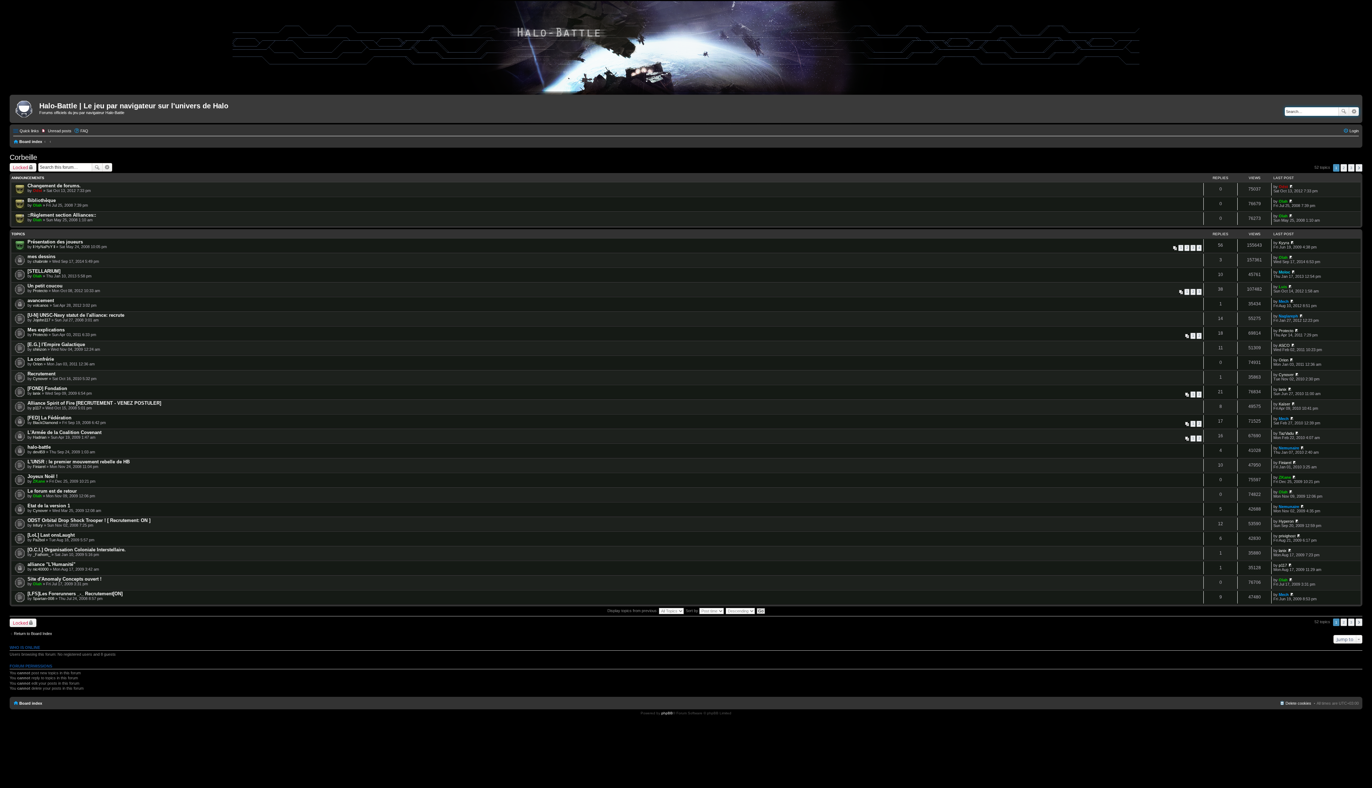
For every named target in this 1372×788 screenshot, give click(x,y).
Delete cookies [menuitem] (1298, 703)
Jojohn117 (41, 320)
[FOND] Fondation (47, 388)
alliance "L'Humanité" (51, 564)
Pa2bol (39, 540)
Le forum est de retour (52, 491)
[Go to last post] (1291, 186)
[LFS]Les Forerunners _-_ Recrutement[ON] (75, 593)
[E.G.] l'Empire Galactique (56, 344)
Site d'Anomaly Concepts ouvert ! (64, 579)
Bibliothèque (42, 200)
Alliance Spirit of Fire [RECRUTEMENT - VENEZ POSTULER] (94, 403)
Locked (20, 167)
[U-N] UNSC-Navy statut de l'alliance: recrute (76, 315)
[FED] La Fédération (49, 417)
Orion (38, 364)
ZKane (39, 481)
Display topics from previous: (633, 611)
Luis (1283, 287)
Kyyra (1284, 243)
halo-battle (39, 447)
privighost (1287, 536)
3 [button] (1351, 168)
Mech (1284, 301)
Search (1343, 111)
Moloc (1284, 272)
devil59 (39, 452)
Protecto (40, 291)
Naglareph (1288, 316)
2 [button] (1344, 168)
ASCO (1284, 345)
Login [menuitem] (1354, 131)
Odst (37, 190)
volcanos (41, 305)
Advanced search (1354, 111)
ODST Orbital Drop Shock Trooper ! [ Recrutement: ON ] (89, 520)
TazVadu (1286, 433)
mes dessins (41, 256)
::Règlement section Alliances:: (62, 215)
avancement (41, 300)
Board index (30, 141)
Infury (38, 525)
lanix (37, 393)
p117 (37, 408)
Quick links (29, 131)
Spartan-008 (43, 598)
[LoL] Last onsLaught (51, 535)
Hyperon (1286, 521)
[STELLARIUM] (44, 271)
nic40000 (41, 569)
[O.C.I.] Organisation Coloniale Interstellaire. (77, 549)
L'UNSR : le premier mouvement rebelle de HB (79, 461)
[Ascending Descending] (741, 611)
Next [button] (1359, 168)
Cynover (40, 378)
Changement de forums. (54, 185)
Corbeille (23, 157)
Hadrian (39, 437)
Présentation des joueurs (55, 242)
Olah (37, 205)
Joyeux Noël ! (43, 476)
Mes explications (46, 330)
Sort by (692, 611)
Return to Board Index (33, 633)
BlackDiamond (45, 422)
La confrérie (41, 359)
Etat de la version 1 (49, 505)
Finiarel (39, 466)
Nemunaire (1289, 448)
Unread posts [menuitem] (59, 131)
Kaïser (1284, 404)
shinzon (39, 349)
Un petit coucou (45, 286)
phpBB (667, 713)
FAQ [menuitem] (84, 131)
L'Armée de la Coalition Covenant (64, 432)
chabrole (40, 261)
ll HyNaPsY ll (44, 247)
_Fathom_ (41, 554)
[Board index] (25, 108)
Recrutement (41, 373)
